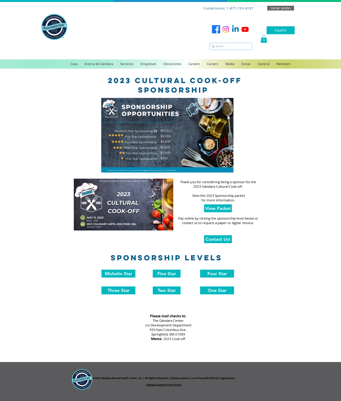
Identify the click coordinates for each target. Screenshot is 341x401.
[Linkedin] (235, 29)
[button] (263, 39)
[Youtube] (245, 29)
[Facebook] (216, 29)
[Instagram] (226, 29)
